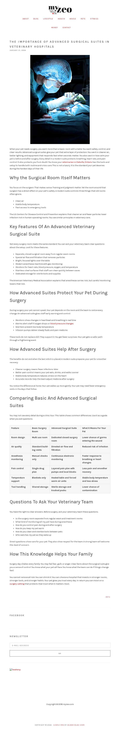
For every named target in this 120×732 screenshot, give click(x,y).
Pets (108, 597)
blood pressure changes (62, 323)
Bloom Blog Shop (76, 725)
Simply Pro (58, 725)
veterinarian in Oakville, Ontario (77, 162)
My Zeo (60, 10)
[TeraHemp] (15, 670)
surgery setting (17, 584)
